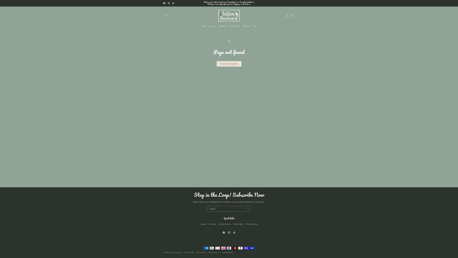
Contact (203, 224)
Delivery (212, 224)
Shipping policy (227, 252)
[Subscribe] (247, 209)
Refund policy (201, 252)
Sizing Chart (238, 224)
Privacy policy (189, 252)
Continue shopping (229, 64)
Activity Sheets (224, 224)
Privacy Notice (252, 224)
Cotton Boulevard (175, 252)
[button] (166, 15)
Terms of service (214, 252)
